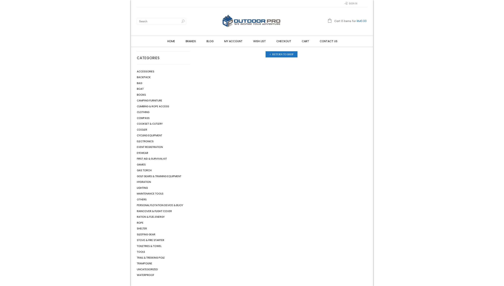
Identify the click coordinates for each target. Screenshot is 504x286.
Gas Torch (144, 170)
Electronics (145, 141)
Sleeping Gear (146, 234)
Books (141, 95)
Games (141, 164)
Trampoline (144, 263)
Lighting (142, 188)
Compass (143, 118)
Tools (141, 252)
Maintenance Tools (150, 193)
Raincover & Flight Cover (154, 211)
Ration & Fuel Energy (151, 217)
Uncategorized (147, 269)
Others (142, 199)
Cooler (142, 130)
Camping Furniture (149, 100)
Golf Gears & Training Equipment (159, 176)
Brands (191, 41)
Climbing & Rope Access (153, 106)
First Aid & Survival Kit (152, 159)
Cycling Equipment (149, 135)
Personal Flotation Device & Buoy (160, 205)
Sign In (353, 3)
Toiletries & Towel (149, 246)
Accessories (145, 71)
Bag (139, 83)
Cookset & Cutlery (150, 124)
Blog (210, 41)
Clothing (143, 112)
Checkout (283, 41)
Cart (305, 41)
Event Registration (150, 147)
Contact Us (328, 41)
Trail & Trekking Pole (151, 258)
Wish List (259, 41)
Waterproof (145, 275)
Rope (140, 223)
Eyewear (142, 153)
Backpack (144, 77)
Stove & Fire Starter (150, 240)
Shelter (142, 228)
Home (171, 41)
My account (233, 41)
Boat (140, 89)
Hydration (144, 182)
